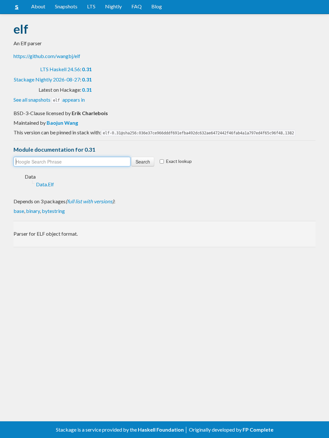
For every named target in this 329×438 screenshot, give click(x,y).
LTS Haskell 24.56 (60, 69)
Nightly (113, 6)
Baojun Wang (62, 123)
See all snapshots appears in (49, 100)
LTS (91, 6)
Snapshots (66, 6)
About (38, 6)
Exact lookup (179, 161)
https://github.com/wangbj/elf (46, 56)
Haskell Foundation (161, 429)
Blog (156, 6)
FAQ (136, 6)
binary (33, 211)
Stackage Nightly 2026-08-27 (47, 79)
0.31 (87, 69)
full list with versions (89, 201)
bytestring (53, 211)
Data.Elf (45, 184)
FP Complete (258, 429)
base (18, 211)
